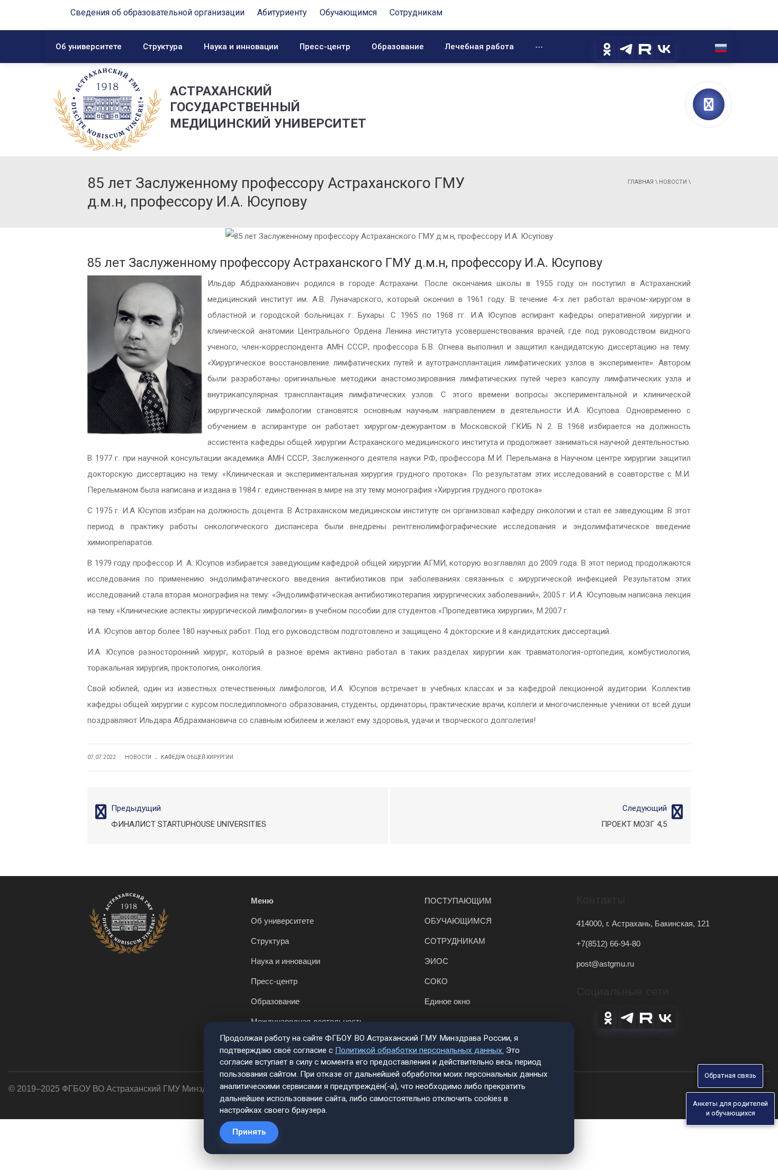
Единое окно (447, 1001)
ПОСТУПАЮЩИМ (458, 900)
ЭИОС (436, 961)
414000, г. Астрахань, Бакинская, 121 (643, 923)
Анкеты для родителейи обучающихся (730, 1109)
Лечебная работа (479, 46)
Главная (641, 181)
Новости (673, 181)
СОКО (436, 981)
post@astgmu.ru (605, 963)
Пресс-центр (325, 46)
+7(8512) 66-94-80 (608, 943)
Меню (262, 900)
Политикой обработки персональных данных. (419, 1050)
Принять (249, 1132)
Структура (163, 46)
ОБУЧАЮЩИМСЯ (458, 920)
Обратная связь (730, 1075)
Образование (398, 46)
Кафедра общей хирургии (197, 757)
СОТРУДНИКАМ (454, 940)
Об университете (89, 46)
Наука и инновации (241, 46)
